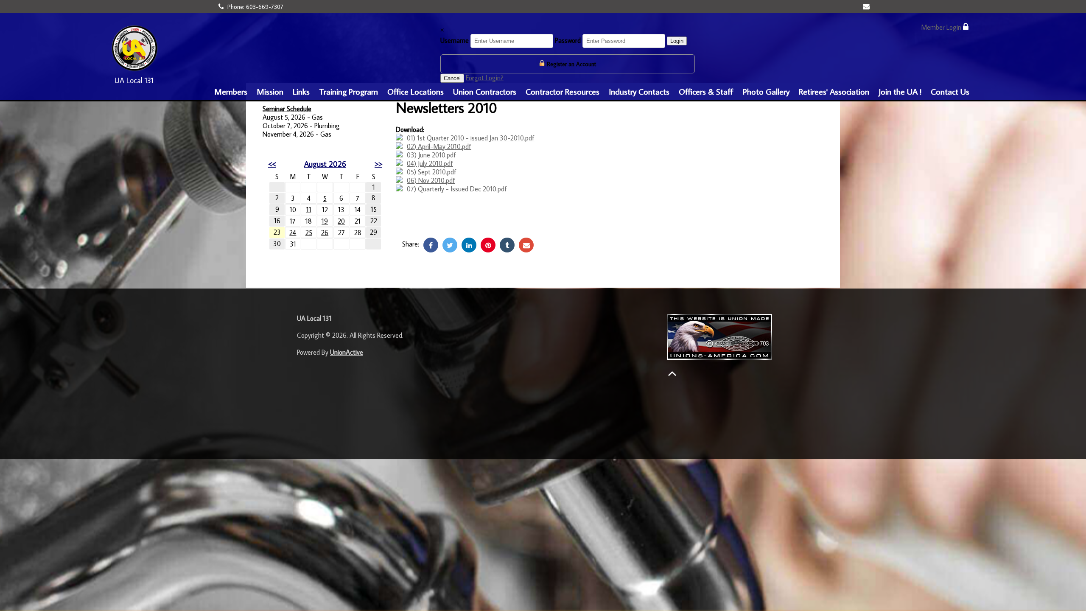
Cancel (452, 78)
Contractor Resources (562, 91)
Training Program (348, 91)
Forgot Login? (485, 77)
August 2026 (325, 164)
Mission (270, 91)
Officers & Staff (706, 91)
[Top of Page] (672, 373)
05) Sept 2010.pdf (431, 172)
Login (676, 41)
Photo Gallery (766, 91)
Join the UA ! (900, 91)
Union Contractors (484, 91)
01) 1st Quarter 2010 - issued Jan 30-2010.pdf (471, 138)
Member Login (942, 27)
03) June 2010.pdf (431, 155)
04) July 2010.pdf (430, 163)
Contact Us (950, 91)
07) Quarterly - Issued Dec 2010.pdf (457, 189)
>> (378, 164)
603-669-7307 (264, 7)
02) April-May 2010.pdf (439, 146)
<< (272, 164)
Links (301, 91)
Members (230, 91)
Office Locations (415, 91)
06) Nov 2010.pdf (431, 180)
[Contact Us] (867, 6)
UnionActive (346, 352)
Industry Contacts (639, 91)
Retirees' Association (834, 91)
